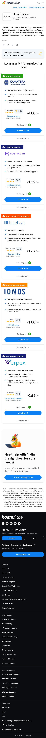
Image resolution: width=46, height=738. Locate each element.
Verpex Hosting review (13, 398)
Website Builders (8, 663)
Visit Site (21, 199)
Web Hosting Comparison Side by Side (16, 720)
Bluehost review (14, 254)
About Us (5, 568)
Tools (4, 716)
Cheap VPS (6, 645)
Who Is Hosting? (8, 725)
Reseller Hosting (8, 659)
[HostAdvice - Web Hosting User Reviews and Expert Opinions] (11, 2)
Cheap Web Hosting (9, 637)
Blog (3, 712)
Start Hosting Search (24, 477)
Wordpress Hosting (9, 628)
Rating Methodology (20, 7)
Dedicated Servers (9, 654)
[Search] (38, 2)
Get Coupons (23, 125)
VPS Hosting (7, 641)
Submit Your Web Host (11, 586)
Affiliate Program (8, 581)
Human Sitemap (8, 577)
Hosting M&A (21, 554)
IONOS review (13, 325)
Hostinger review (13, 185)
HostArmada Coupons (10, 683)
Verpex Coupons (8, 696)
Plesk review (21, 14)
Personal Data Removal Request (14, 599)
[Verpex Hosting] (14, 363)
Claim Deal (21, 130)
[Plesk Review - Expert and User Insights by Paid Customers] (3, 45)
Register (12, 538)
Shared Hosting (8, 632)
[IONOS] (14, 291)
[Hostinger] (14, 154)
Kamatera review (13, 116)
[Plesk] (7, 17)
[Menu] (42, 2)
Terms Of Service (8, 608)
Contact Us (6, 573)
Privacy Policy (7, 604)
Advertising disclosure (36, 7)
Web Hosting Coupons (10, 674)
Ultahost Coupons (9, 692)
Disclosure (6, 595)
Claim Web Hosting (9, 590)
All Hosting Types (9, 619)
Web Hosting (7, 623)
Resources (6, 707)
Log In (34, 538)
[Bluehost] (14, 222)
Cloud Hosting (7, 650)
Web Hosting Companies (11, 729)
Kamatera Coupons (9, 679)
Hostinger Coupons (9, 687)
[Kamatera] (14, 82)
